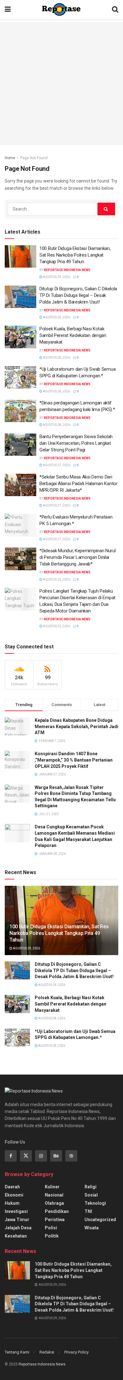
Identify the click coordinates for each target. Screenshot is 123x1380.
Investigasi (16, 1211)
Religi (91, 1186)
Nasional (54, 1194)
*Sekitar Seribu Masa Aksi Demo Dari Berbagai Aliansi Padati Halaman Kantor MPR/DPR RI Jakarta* (78, 483)
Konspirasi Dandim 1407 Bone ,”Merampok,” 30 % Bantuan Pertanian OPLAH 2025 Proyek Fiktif (74, 759)
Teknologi (95, 1203)
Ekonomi (14, 1194)
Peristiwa (55, 1219)
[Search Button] (106, 209)
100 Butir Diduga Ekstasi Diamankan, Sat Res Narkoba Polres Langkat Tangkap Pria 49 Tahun (75, 255)
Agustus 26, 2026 (56, 579)
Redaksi (46, 1352)
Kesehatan (16, 1235)
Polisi (51, 1227)
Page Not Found (34, 158)
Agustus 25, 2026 (56, 626)
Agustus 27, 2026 (56, 465)
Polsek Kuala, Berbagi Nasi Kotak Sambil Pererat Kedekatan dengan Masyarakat (72, 335)
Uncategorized (100, 1219)
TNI (88, 1211)
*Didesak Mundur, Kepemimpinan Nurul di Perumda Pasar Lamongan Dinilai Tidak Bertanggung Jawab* (77, 557)
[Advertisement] (61, 83)
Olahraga (54, 1203)
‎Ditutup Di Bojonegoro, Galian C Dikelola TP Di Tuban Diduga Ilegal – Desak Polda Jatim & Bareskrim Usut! (78, 295)
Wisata (92, 1227)
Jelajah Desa (18, 1227)
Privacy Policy (76, 1352)
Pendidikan (57, 1211)
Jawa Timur (17, 1219)
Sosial (91, 1194)
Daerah (12, 1186)
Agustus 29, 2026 (56, 277)
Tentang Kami (17, 1352)
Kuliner (52, 1186)
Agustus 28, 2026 (56, 357)
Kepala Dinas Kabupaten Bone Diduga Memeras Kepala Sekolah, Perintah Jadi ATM (76, 726)
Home (10, 158)
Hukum (12, 1203)
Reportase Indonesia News (67, 270)
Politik (52, 1235)
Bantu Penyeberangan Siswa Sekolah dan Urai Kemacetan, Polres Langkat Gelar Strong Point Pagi (76, 443)
